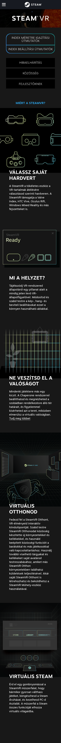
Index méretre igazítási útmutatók (30, 39)
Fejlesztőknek (30, 84)
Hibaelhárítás (30, 62)
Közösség (30, 73)
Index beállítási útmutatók (30, 49)
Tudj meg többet (19, 418)
